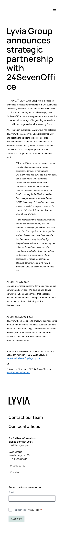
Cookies (14, 472)
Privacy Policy (34, 509)
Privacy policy (17, 465)
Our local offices (24, 426)
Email (12, 492)
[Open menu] (55, 9)
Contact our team (26, 417)
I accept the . (28, 509)
